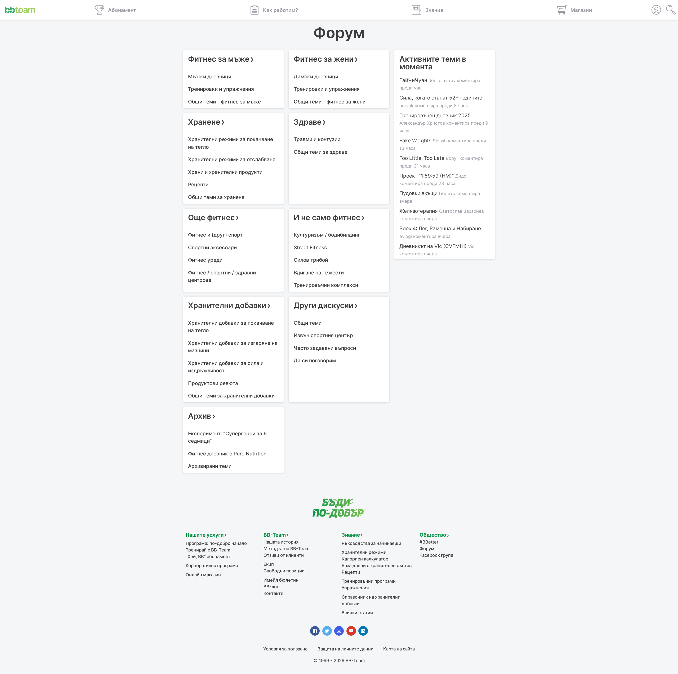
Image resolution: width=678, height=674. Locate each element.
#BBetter (429, 542)
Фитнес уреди (205, 260)
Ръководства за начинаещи (371, 543)
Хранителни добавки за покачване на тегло (231, 327)
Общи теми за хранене (216, 197)
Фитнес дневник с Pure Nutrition (227, 454)
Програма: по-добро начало (216, 543)
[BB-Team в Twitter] (327, 631)
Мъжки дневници (209, 77)
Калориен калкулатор (365, 559)
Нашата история (281, 542)
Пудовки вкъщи (439, 197)
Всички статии (357, 612)
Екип (269, 564)
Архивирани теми (209, 466)
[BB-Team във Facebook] (315, 631)
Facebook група (436, 555)
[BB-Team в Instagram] (339, 631)
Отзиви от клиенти (284, 555)
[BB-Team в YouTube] (351, 631)
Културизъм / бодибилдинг (327, 235)
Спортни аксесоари (212, 248)
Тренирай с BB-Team (208, 550)
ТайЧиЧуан (439, 84)
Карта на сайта (399, 649)
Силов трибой (311, 260)
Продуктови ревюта (213, 383)
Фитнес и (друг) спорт (215, 235)
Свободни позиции (284, 570)
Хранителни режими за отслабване (231, 159)
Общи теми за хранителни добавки (231, 396)
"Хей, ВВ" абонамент (208, 556)
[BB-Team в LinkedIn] (363, 631)
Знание (351, 535)
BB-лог (271, 586)
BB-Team (275, 535)
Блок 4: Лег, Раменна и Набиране (440, 232)
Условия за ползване (285, 649)
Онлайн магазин (203, 574)
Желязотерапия (441, 214)
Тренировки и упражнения (221, 89)
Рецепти (198, 185)
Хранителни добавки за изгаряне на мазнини (233, 347)
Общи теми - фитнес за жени (329, 102)
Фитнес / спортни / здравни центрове (222, 276)
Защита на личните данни (345, 649)
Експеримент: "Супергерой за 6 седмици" (227, 437)
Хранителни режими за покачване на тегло (230, 143)
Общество (433, 535)
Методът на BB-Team (287, 548)
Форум (427, 548)
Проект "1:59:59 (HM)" (432, 179)
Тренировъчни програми (369, 581)
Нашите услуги (205, 535)
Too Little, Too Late (441, 162)
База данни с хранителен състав (377, 565)
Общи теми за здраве (320, 152)
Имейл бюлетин (281, 580)
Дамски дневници (316, 77)
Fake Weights (442, 144)
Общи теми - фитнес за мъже (224, 102)
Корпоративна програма (212, 565)
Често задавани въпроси (325, 348)
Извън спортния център (323, 335)
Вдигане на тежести (319, 273)
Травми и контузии (317, 139)
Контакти (273, 593)
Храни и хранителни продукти (225, 172)
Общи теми (308, 323)
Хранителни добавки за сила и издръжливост (226, 367)
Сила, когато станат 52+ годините (440, 101)
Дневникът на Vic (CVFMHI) (436, 250)
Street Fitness (310, 248)
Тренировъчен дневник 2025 (443, 122)
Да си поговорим (315, 361)
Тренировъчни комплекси (326, 285)
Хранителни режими (364, 552)
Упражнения (355, 587)
